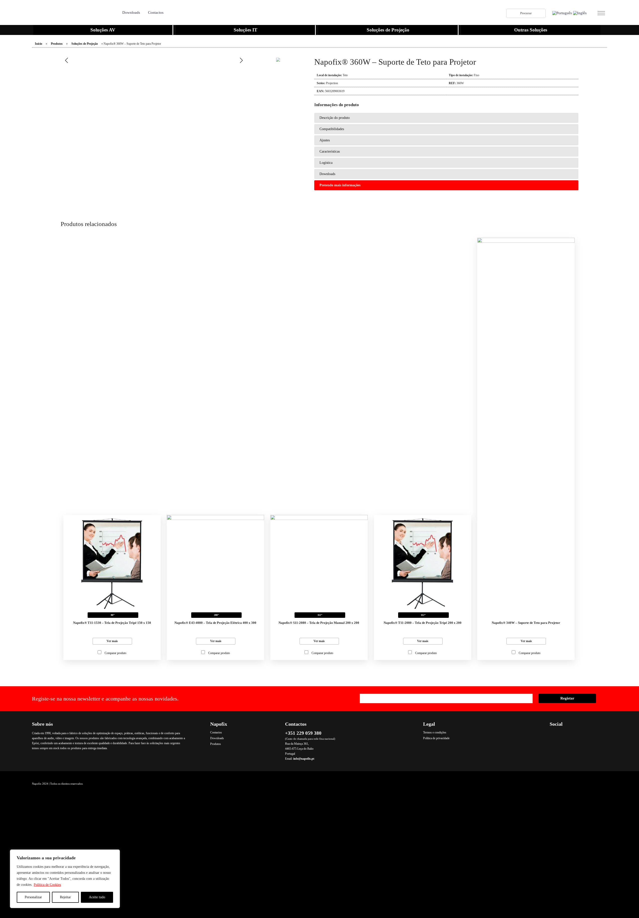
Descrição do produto (335, 118)
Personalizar (33, 897)
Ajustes (325, 140)
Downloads (131, 12)
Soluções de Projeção (388, 29)
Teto (345, 75)
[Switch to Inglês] (580, 13)
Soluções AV (102, 29)
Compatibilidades (332, 129)
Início (38, 43)
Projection (332, 83)
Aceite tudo (97, 897)
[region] (65, 879)
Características (330, 151)
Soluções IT (245, 29)
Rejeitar (65, 897)
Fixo (476, 75)
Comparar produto (115, 653)
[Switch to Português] (562, 13)
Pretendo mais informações (340, 185)
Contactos (155, 12)
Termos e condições (434, 732)
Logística (326, 163)
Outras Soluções (530, 29)
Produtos (57, 43)
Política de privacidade (436, 738)
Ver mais (112, 641)
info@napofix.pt (303, 758)
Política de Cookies (47, 885)
